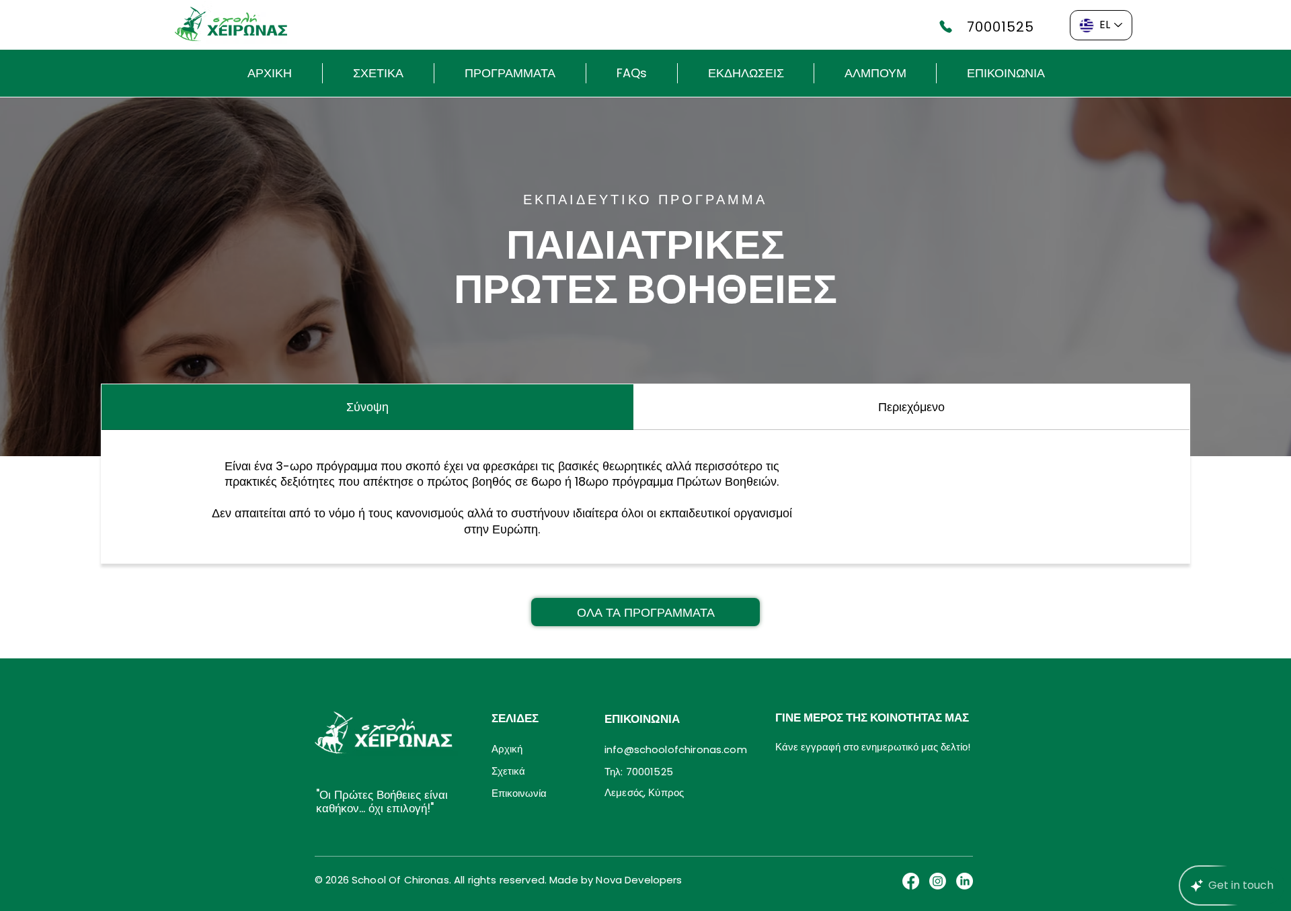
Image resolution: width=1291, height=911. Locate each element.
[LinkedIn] (964, 881)
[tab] (367, 407)
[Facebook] (910, 881)
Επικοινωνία (519, 793)
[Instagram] (937, 881)
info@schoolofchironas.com (675, 749)
